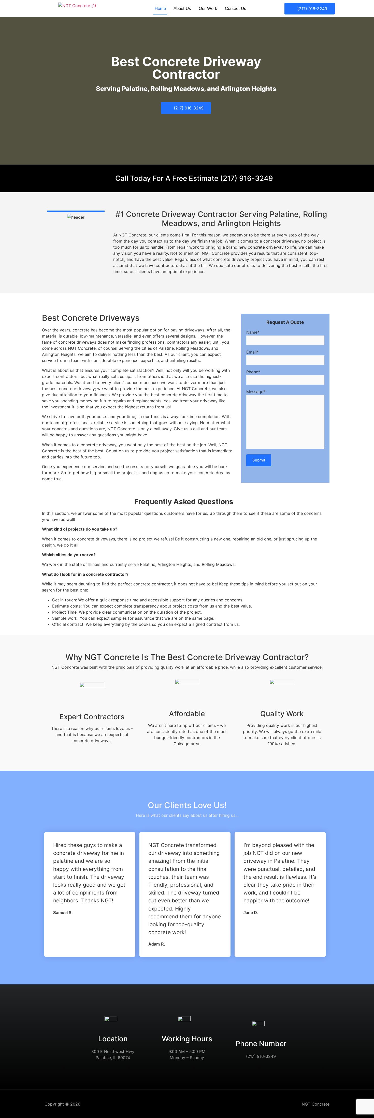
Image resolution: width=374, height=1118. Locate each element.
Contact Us (235, 8)
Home (160, 8)
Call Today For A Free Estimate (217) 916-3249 (194, 178)
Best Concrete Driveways (90, 318)
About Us (182, 8)
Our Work (208, 8)
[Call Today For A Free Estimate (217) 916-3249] (107, 176)
